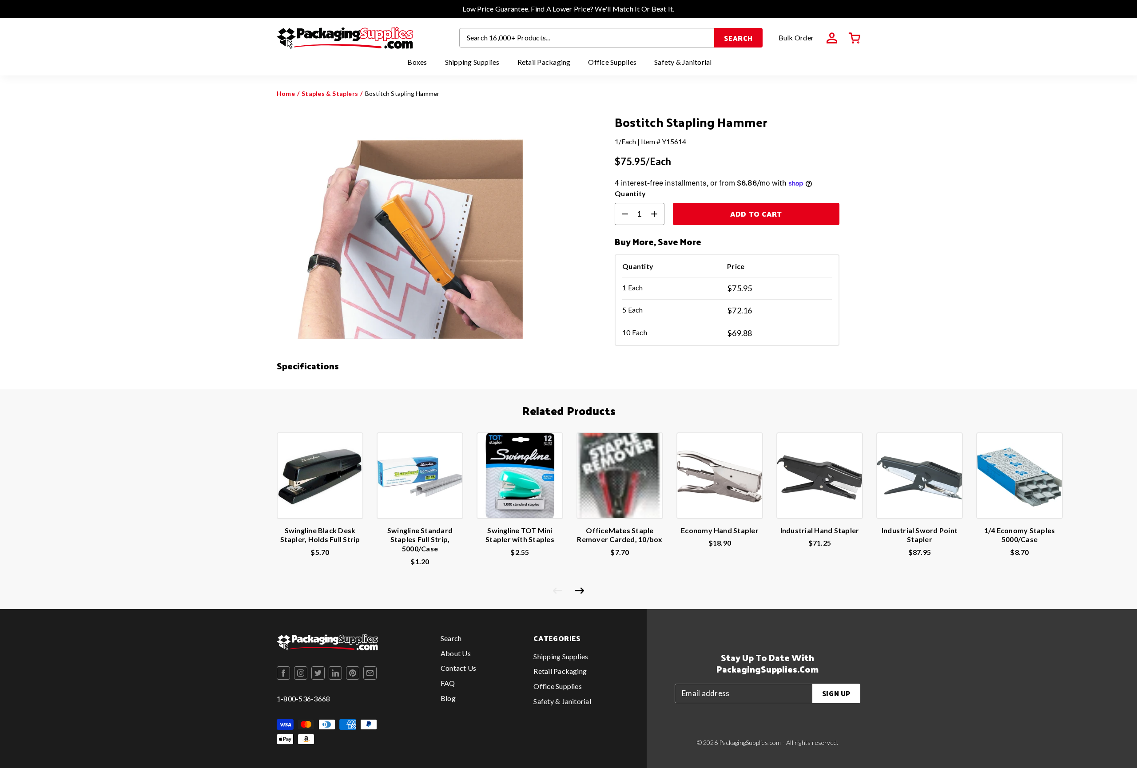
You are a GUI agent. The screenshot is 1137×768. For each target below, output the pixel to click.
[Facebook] (283, 673)
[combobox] (587, 38)
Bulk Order (796, 37)
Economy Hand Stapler (720, 530)
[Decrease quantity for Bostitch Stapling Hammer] (621, 214)
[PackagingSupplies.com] (345, 38)
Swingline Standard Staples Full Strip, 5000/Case (420, 539)
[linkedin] (335, 673)
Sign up (836, 693)
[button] (854, 38)
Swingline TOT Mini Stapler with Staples (519, 535)
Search (738, 38)
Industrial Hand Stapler (819, 530)
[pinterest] (352, 673)
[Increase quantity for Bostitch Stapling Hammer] (657, 214)
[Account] (832, 38)
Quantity (630, 193)
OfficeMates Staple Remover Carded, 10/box (619, 535)
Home (286, 93)
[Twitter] (318, 673)
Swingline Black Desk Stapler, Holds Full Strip (320, 535)
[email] (370, 673)
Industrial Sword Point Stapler (920, 535)
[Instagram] (300, 673)
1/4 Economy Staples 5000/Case (1019, 535)
